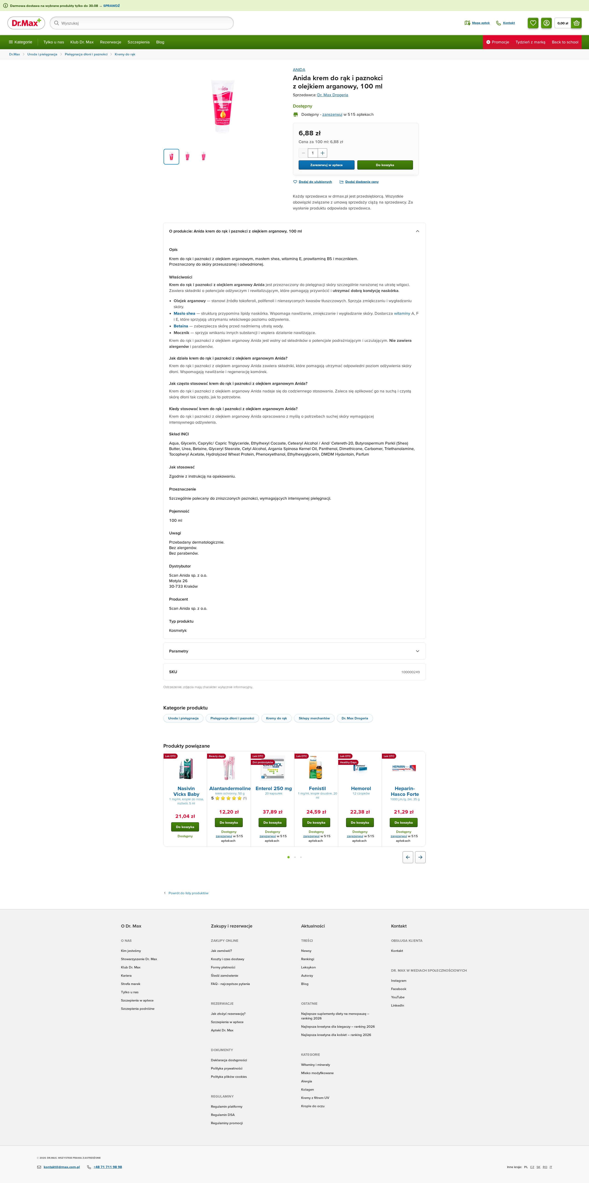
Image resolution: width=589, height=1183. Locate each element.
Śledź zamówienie (224, 975)
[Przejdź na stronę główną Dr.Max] (26, 23)
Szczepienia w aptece (137, 1000)
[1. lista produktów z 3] (288, 857)
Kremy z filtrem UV (315, 1098)
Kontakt (397, 951)
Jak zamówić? (221, 951)
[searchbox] (142, 23)
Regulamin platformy (226, 1106)
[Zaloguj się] (546, 23)
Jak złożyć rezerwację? (228, 1014)
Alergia (306, 1081)
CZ (532, 1167)
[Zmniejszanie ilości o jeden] (303, 153)
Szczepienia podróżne (137, 1008)
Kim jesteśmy (131, 951)
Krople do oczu (312, 1106)
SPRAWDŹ (111, 6)
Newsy (306, 951)
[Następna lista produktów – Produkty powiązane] (420, 857)
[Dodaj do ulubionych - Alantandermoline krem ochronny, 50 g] (245, 756)
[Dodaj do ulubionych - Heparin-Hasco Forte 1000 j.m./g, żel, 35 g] (420, 756)
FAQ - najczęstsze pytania (230, 984)
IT (551, 1167)
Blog (160, 42)
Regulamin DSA (223, 1115)
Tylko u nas (53, 42)
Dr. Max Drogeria (332, 94)
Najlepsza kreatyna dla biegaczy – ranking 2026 (338, 1026)
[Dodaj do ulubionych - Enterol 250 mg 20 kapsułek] (289, 756)
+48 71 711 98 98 (108, 1167)
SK (538, 1167)
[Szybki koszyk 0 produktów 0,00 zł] (576, 23)
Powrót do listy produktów (188, 893)
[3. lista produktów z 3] (301, 857)
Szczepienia (139, 42)
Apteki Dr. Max (222, 1030)
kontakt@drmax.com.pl (62, 1167)
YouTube (397, 997)
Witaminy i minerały (315, 1065)
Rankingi (307, 959)
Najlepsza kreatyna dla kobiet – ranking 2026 (336, 1035)
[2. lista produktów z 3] (295, 857)
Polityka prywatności (226, 1068)
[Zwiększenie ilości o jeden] (322, 153)
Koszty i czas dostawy (227, 959)
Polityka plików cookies (229, 1076)
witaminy (402, 313)
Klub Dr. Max (82, 42)
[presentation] (185, 768)
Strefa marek (130, 984)
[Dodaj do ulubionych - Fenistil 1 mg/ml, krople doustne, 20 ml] (333, 756)
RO (545, 1167)
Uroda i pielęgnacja (183, 718)
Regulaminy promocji (227, 1123)
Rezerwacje (110, 42)
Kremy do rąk (276, 718)
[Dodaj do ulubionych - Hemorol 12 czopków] (376, 756)
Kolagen (307, 1089)
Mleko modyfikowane (317, 1073)
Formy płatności (223, 967)
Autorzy (307, 975)
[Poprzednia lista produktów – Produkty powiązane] (408, 857)
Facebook (398, 989)
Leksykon (308, 967)
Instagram (398, 980)
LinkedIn (397, 1005)
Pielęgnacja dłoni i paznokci (232, 718)
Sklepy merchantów (314, 718)
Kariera (126, 975)
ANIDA (299, 69)
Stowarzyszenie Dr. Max (139, 959)
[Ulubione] (533, 23)
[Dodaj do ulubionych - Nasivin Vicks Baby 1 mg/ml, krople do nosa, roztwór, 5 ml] (202, 756)
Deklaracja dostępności (229, 1060)
